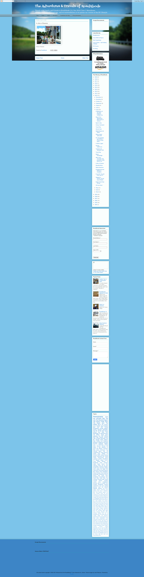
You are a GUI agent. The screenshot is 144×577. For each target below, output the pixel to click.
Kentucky (106, 441)
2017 (96, 81)
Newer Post (39, 58)
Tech (107, 476)
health (94, 530)
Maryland (101, 420)
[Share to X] (54, 50)
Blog (37, 15)
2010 (96, 95)
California (95, 465)
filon (99, 527)
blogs (99, 453)
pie (104, 530)
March (97, 191)
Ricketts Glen (100, 473)
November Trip (104, 438)
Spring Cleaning (104, 455)
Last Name (95, 245)
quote (94, 531)
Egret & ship (99, 123)
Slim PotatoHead (97, 40)
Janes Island (95, 509)
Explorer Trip (101, 500)
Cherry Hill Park (104, 493)
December (98, 97)
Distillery (106, 466)
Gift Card (100, 503)
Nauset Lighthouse (99, 146)
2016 (96, 83)
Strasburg (95, 520)
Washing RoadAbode (104, 521)
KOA (94, 437)
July (97, 107)
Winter (97, 434)
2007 (96, 198)
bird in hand (100, 524)
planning (95, 487)
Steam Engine (105, 519)
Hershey (103, 446)
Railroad (94, 516)
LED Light (103, 509)
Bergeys (101, 448)
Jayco (100, 509)
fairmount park (96, 483)
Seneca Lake (96, 475)
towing (106, 456)
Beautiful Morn (99, 165)
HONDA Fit (105, 453)
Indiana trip (99, 469)
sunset (105, 531)
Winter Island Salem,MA (99, 135)
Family (95, 424)
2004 (96, 204)
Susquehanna (102, 476)
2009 (96, 194)
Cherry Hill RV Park (103, 465)
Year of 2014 (95, 524)
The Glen (99, 520)
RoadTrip (101, 443)
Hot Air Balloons (105, 506)
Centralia (97, 493)
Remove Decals (99, 516)
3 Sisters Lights (99, 143)
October (98, 101)
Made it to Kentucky (101, 305)
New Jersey (105, 430)
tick (107, 532)
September (99, 103)
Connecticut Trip (104, 450)
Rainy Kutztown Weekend (103, 323)
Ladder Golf (105, 469)
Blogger (72, 574)
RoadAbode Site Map (65, 15)
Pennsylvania (98, 417)
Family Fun (99, 441)
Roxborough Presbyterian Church (100, 474)
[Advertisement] (100, 25)
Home (62, 58)
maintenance (96, 485)
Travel (94, 478)
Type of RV (95, 249)
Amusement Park (104, 489)
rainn (96, 531)
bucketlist (95, 525)
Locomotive (100, 510)
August (98, 105)
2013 (96, 89)
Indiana (101, 508)
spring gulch (104, 434)
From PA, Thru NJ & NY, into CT (100, 174)
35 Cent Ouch (99, 185)
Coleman (101, 495)
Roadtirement (96, 35)
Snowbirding (100, 519)
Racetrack (106, 515)
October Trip (100, 425)
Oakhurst (98, 471)
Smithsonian (95, 519)
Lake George (99, 437)
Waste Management (96, 522)
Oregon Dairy (104, 514)
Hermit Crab (99, 129)
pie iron (106, 530)
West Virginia (103, 522)
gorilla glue (106, 529)
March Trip (100, 424)
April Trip (105, 423)
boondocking (105, 524)
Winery (98, 461)
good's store (101, 529)
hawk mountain (104, 462)
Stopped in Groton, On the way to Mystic (100, 178)
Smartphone (95, 476)
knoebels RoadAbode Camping (100, 484)
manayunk (102, 530)
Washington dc (96, 433)
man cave (97, 530)
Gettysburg (102, 467)
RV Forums (96, 46)
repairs (97, 450)
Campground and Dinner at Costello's (100, 171)
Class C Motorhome (98, 444)
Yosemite (95, 479)
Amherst (98, 489)
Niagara (106, 428)
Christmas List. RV (96, 494)
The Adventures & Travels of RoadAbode (67, 6)
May (97, 187)
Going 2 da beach (100, 125)
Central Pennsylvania (98, 457)
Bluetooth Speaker (102, 492)
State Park (105, 432)
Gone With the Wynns (98, 37)
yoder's (99, 535)
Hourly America (96, 508)
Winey (107, 522)
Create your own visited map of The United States (100, 271)
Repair (98, 423)
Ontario (95, 429)
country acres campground (100, 481)
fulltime (106, 527)
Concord (106, 437)
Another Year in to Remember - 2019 (103, 280)
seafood (99, 531)
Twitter (42, 15)
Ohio (101, 471)
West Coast (99, 478)
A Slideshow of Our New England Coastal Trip (99, 113)
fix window (102, 483)
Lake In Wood (96, 438)
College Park (105, 495)
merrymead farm (100, 456)
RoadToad (106, 473)
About (48, 15)
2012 (96, 91)
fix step (101, 527)
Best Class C (100, 490)
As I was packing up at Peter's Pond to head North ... (100, 139)
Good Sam (106, 503)
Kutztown (95, 455)
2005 (96, 202)
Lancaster (98, 418)
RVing (101, 439)
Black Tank (95, 492)
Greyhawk (101, 504)
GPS (94, 503)
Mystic (99, 455)
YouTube (95, 480)
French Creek (100, 421)
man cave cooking (103, 485)
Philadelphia (105, 471)
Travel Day (98, 127)
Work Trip (105, 478)
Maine (104, 510)
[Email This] (51, 50)
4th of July (98, 430)
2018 (96, 79)
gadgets (94, 529)
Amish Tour (105, 464)
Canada (101, 428)
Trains (96, 521)
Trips (99, 521)
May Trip (105, 418)
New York (96, 427)
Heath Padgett (98, 506)
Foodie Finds (96, 467)
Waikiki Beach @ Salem (100, 131)
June (97, 109)
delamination (95, 527)
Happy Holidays (101, 505)
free (104, 527)
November (98, 99)
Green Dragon (96, 504)
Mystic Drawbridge (99, 155)
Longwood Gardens (97, 458)
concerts (100, 526)
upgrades (95, 488)
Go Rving (95, 48)
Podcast (95, 473)
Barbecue (95, 490)
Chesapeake (96, 466)
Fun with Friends (103, 436)
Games (96, 503)
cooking (106, 526)
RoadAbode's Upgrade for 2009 (103, 292)
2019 (96, 77)
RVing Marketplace (77, 15)
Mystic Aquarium (100, 167)
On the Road (105, 442)
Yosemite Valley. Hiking (103, 479)
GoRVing (95, 451)
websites (100, 488)
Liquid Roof (95, 470)
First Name (96, 242)
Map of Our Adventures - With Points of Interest (99, 118)
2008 (96, 196)
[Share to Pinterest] (56, 50)
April (97, 189)
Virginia (106, 443)
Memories (103, 511)
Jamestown (106, 508)
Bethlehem (106, 490)
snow (99, 487)
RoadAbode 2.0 (103, 311)
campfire (106, 480)
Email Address (97, 238)
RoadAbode (96, 428)
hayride (94, 456)
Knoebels (105, 425)
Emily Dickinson (105, 499)
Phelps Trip (100, 515)
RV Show (101, 452)
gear (97, 529)
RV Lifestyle (96, 439)
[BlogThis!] (52, 50)
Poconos (95, 443)
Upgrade (100, 429)
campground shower (100, 525)
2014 (96, 87)
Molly (100, 442)
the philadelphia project (102, 532)
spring (102, 531)
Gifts (103, 503)
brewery (100, 480)
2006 (96, 200)
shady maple (96, 464)
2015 (96, 85)
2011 (96, 93)
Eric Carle (95, 500)
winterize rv (96, 442)
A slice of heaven (100, 163)
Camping (95, 436)
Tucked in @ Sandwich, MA (100, 149)
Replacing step (105, 516)
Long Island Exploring (103, 470)
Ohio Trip (99, 514)
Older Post (85, 58)
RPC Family (104, 427)
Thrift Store (104, 520)
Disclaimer (55, 15)
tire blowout (105, 487)
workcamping (95, 535)
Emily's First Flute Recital (100, 182)
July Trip (95, 420)
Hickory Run (96, 432)
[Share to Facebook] (55, 50)
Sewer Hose (104, 475)
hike (107, 483)
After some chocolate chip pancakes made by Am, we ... (100, 159)
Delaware (100, 499)
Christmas (101, 466)
